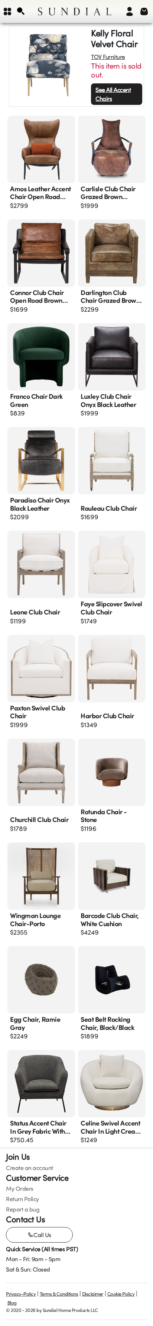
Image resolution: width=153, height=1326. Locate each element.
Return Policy (22, 1199)
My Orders (19, 1188)
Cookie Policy (121, 1293)
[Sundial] (75, 11)
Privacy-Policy (21, 1293)
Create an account (29, 1168)
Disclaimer (92, 1293)
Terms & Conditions (59, 1293)
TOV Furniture (108, 57)
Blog (12, 1302)
